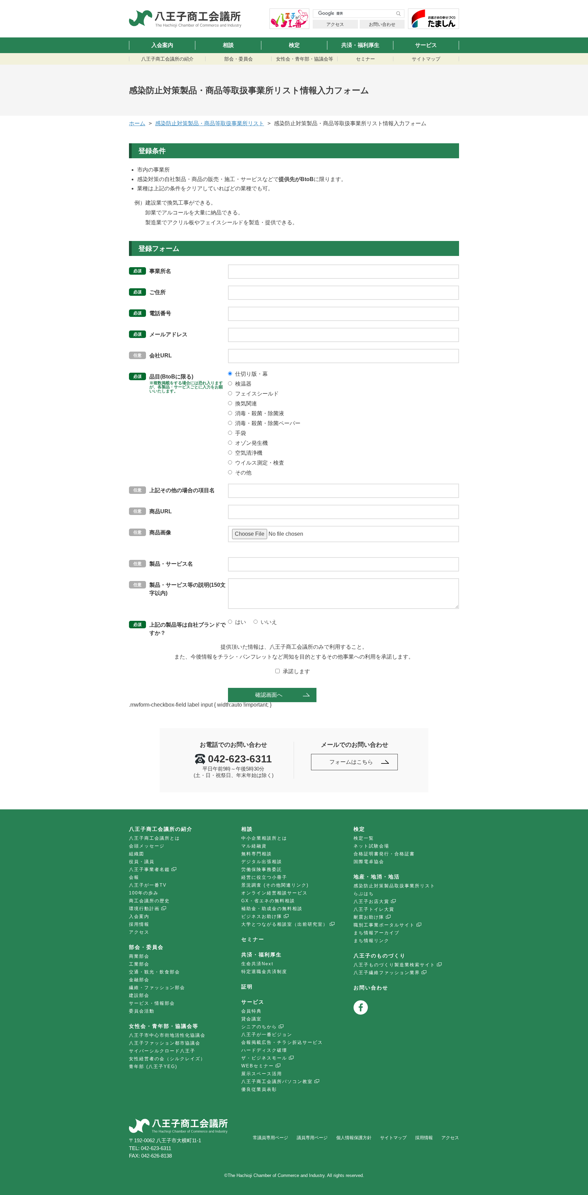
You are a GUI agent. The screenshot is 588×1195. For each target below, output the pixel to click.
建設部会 (139, 995)
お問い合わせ (382, 24)
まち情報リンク (371, 940)
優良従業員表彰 (259, 1089)
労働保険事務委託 (261, 869)
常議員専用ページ (270, 1137)
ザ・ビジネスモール (264, 1058)
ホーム (137, 123)
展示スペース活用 (261, 1073)
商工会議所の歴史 (149, 900)
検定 (294, 45)
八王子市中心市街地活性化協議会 (167, 1035)
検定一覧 (364, 838)
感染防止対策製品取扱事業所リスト (394, 885)
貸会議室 (251, 1018)
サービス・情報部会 (152, 1003)
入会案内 (162, 45)
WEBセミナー (257, 1065)
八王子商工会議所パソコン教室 (277, 1081)
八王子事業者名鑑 (149, 869)
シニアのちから (259, 1026)
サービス (426, 45)
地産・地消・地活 (377, 876)
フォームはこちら (351, 762)
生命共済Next (257, 963)
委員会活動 (141, 1011)
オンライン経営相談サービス (274, 892)
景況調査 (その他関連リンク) (275, 885)
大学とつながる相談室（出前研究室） (284, 924)
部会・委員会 (238, 58)
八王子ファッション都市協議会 (164, 1043)
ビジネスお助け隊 (261, 916)
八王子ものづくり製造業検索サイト (394, 964)
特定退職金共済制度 (264, 971)
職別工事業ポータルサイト (384, 924)
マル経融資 (254, 846)
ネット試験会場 (371, 846)
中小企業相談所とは (264, 838)
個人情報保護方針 (354, 1137)
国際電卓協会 (369, 861)
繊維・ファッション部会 (157, 987)
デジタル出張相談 (261, 861)
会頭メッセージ (147, 846)
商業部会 (139, 956)
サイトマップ (426, 58)
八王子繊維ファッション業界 (387, 972)
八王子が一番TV (148, 885)
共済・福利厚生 (360, 45)
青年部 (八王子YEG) (153, 1066)
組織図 (136, 853)
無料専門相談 (256, 853)
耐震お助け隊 (369, 917)
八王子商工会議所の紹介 (167, 58)
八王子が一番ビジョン (266, 1034)
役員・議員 (141, 861)
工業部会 (139, 964)
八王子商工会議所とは (154, 838)
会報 (134, 877)
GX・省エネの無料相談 (268, 900)
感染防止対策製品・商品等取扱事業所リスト (209, 123)
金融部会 (139, 979)
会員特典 (251, 1011)
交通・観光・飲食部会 (154, 971)
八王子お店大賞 (371, 901)
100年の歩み (144, 892)
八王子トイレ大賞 (374, 909)
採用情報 (139, 924)
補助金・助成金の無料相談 (272, 908)
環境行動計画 (144, 908)
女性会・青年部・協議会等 (304, 58)
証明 (247, 986)
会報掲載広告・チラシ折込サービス (282, 1042)
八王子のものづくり (380, 955)
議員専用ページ (312, 1137)
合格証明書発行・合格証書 (384, 853)
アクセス (335, 24)
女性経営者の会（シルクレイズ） (167, 1058)
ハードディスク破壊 (264, 1050)
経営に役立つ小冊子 (264, 877)
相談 (228, 45)
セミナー (365, 58)
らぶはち (364, 893)
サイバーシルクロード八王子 (162, 1050)
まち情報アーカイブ (376, 932)
